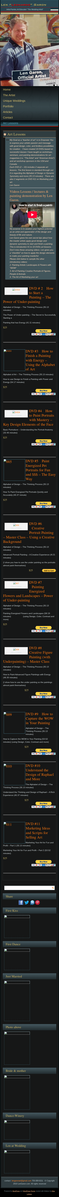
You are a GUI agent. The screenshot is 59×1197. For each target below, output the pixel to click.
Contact (8, 117)
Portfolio (8, 106)
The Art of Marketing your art (25, 277)
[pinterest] (37, 902)
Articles (7, 112)
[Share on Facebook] (21, 902)
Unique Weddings (14, 100)
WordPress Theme (29, 1191)
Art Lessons (10, 123)
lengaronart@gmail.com (21, 1181)
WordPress (16, 1191)
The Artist (9, 95)
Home (7, 89)
